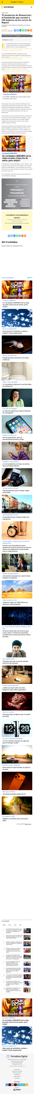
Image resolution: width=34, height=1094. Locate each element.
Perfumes (10, 204)
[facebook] (7, 1084)
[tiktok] (15, 1084)
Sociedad (9, 7)
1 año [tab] (20, 925)
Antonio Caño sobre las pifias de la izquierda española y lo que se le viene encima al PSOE (14, 937)
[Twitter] (17, 30)
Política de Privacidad (17, 1071)
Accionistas (17, 1078)
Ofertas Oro (24, 201)
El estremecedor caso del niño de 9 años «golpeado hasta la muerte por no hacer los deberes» (17, 48)
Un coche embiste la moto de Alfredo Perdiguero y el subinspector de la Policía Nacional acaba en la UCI (13, 963)
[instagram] (18, 1084)
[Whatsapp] (23, 30)
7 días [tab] (9, 925)
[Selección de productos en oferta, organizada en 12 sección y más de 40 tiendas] (17, 181)
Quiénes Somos (17, 1076)
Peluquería (14, 202)
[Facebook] (15, 30)
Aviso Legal (17, 1069)
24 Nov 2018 (4, 30)
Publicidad (17, 1074)
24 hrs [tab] (4, 925)
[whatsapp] (24, 1084)
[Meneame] (28, 30)
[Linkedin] (20, 30)
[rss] (27, 1084)
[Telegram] (26, 30)
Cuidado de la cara (10, 200)
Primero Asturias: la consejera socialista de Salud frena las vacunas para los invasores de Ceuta (13, 950)
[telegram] (21, 1084)
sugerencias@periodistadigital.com (17, 1066)
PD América (5, 29)
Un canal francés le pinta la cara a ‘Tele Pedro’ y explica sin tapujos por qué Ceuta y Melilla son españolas (14, 930)
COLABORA (17, 227)
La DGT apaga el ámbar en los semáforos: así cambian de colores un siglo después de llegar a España (14, 983)
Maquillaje (7, 202)
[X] (9, 1084)
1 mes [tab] (15, 925)
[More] (31, 30)
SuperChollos (24, 199)
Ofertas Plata (24, 203)
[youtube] (12, 1084)
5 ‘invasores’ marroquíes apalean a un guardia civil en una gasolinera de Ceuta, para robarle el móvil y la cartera (14, 976)
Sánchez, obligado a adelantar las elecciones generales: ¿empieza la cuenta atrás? (14, 943)
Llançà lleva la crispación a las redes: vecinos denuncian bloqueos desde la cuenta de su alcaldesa (13, 989)
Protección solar (10, 206)
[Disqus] (17, 849)
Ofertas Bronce (25, 206)
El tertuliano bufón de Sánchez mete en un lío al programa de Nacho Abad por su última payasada (13, 970)
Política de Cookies (17, 1073)
